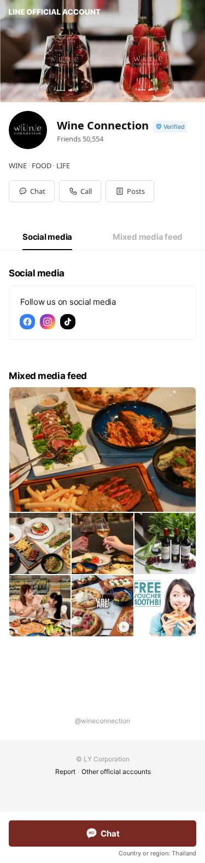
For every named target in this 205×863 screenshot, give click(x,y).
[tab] (47, 237)
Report (65, 771)
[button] (130, 191)
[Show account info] (170, 127)
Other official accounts (116, 771)
